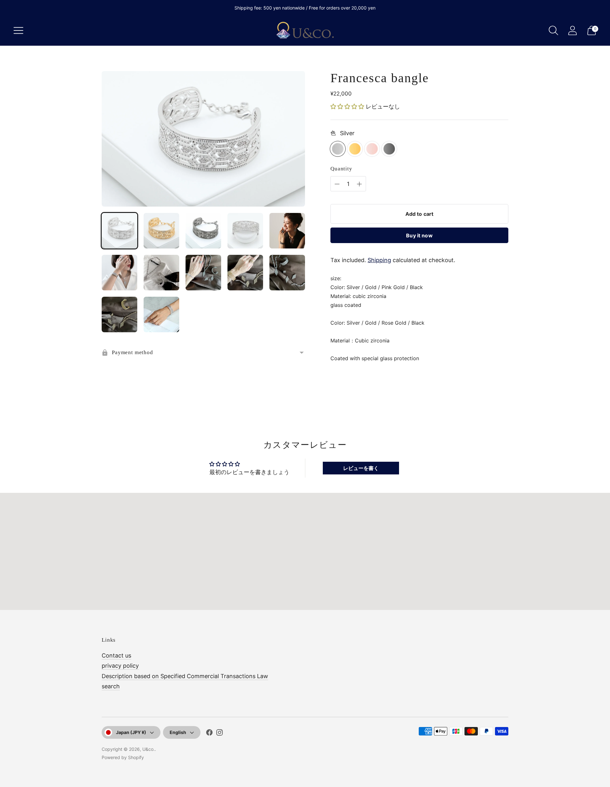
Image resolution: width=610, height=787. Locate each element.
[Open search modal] (553, 30)
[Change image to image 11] (119, 314)
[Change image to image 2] (161, 230)
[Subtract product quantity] (359, 184)
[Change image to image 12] (161, 314)
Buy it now (419, 235)
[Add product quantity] (337, 184)
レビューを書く (361, 468)
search (111, 686)
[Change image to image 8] (203, 272)
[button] (347, 106)
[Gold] (355, 148)
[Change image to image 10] (287, 272)
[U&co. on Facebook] (209, 734)
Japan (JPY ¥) (131, 732)
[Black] (389, 148)
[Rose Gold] (372, 148)
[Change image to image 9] (245, 272)
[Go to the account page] (572, 30)
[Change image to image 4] (245, 230)
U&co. (148, 749)
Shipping (379, 260)
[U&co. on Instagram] (219, 734)
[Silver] (337, 148)
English (178, 732)
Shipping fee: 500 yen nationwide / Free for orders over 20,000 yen (305, 7)
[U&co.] (305, 30)
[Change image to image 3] (203, 230)
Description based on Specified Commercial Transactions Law (185, 676)
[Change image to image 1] (119, 230)
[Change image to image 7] (161, 272)
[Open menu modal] (18, 30)
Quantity (341, 169)
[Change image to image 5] (287, 230)
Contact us (116, 655)
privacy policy (120, 665)
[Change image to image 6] (119, 272)
